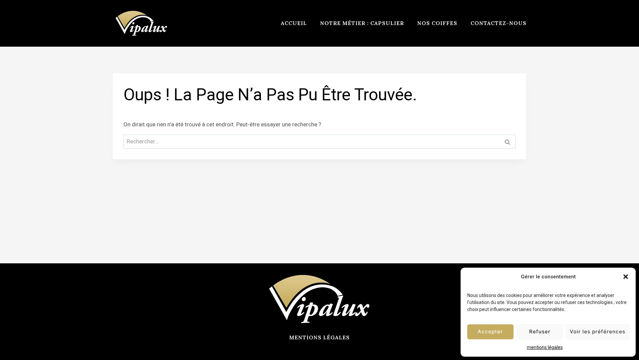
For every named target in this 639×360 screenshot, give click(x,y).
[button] (625, 276)
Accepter (490, 331)
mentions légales (545, 347)
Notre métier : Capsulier (362, 23)
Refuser (539, 331)
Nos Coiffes (437, 23)
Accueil (294, 23)
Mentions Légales (319, 337)
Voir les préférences (597, 331)
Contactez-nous (499, 23)
